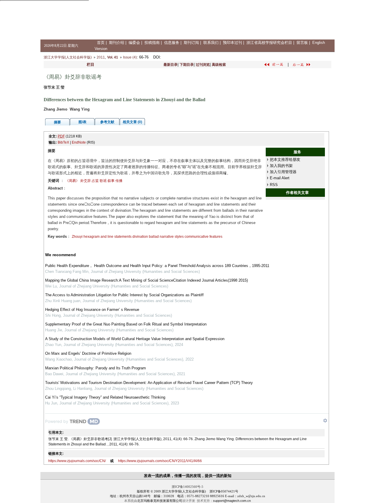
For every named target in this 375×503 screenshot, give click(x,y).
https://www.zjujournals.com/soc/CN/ (77, 461)
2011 (101, 57)
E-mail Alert (279, 178)
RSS (274, 184)
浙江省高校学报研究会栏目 (269, 42)
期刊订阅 (191, 42)
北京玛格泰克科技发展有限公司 (159, 500)
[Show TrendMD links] (325, 420)
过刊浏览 (203, 65)
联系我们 (211, 42)
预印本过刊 (232, 42)
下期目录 (187, 65)
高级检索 (219, 65)
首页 (101, 42)
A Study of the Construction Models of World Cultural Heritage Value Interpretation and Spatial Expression (134, 339)
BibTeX (63, 142)
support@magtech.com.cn (232, 500)
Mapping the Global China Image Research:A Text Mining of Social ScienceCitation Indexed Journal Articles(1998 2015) (146, 280)
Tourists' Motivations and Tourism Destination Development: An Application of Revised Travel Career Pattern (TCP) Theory (149, 382)
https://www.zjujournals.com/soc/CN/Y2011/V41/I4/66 (160, 461)
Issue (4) (130, 57)
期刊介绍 (116, 42)
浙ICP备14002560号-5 (187, 486)
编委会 (134, 42)
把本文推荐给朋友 (285, 159)
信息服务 (171, 42)
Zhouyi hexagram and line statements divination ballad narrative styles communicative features (147, 237)
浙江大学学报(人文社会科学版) (68, 57)
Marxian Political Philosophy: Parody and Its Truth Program (95, 368)
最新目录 (170, 65)
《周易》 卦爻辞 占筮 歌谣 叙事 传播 (93, 181)
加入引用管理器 (283, 172)
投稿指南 (152, 42)
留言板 (302, 42)
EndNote (79, 142)
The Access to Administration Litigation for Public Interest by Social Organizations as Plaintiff (124, 295)
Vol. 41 (112, 57)
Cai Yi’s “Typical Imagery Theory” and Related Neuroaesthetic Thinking (105, 397)
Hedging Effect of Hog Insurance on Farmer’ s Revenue (92, 309)
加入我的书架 (281, 165)
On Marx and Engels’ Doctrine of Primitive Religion (88, 353)
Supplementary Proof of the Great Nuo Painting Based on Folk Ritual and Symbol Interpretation (126, 324)
